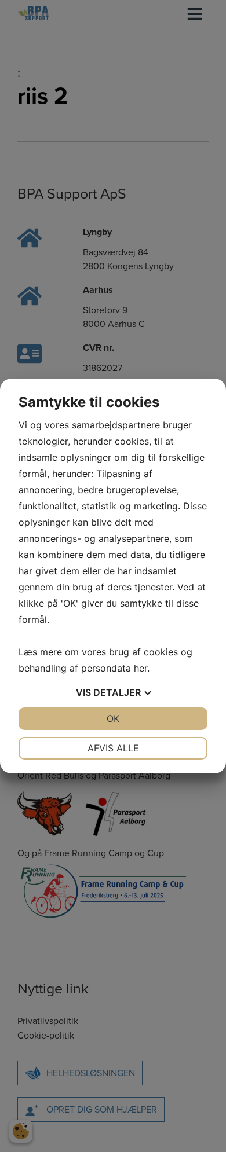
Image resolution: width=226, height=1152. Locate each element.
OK (113, 718)
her (140, 668)
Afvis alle (113, 748)
